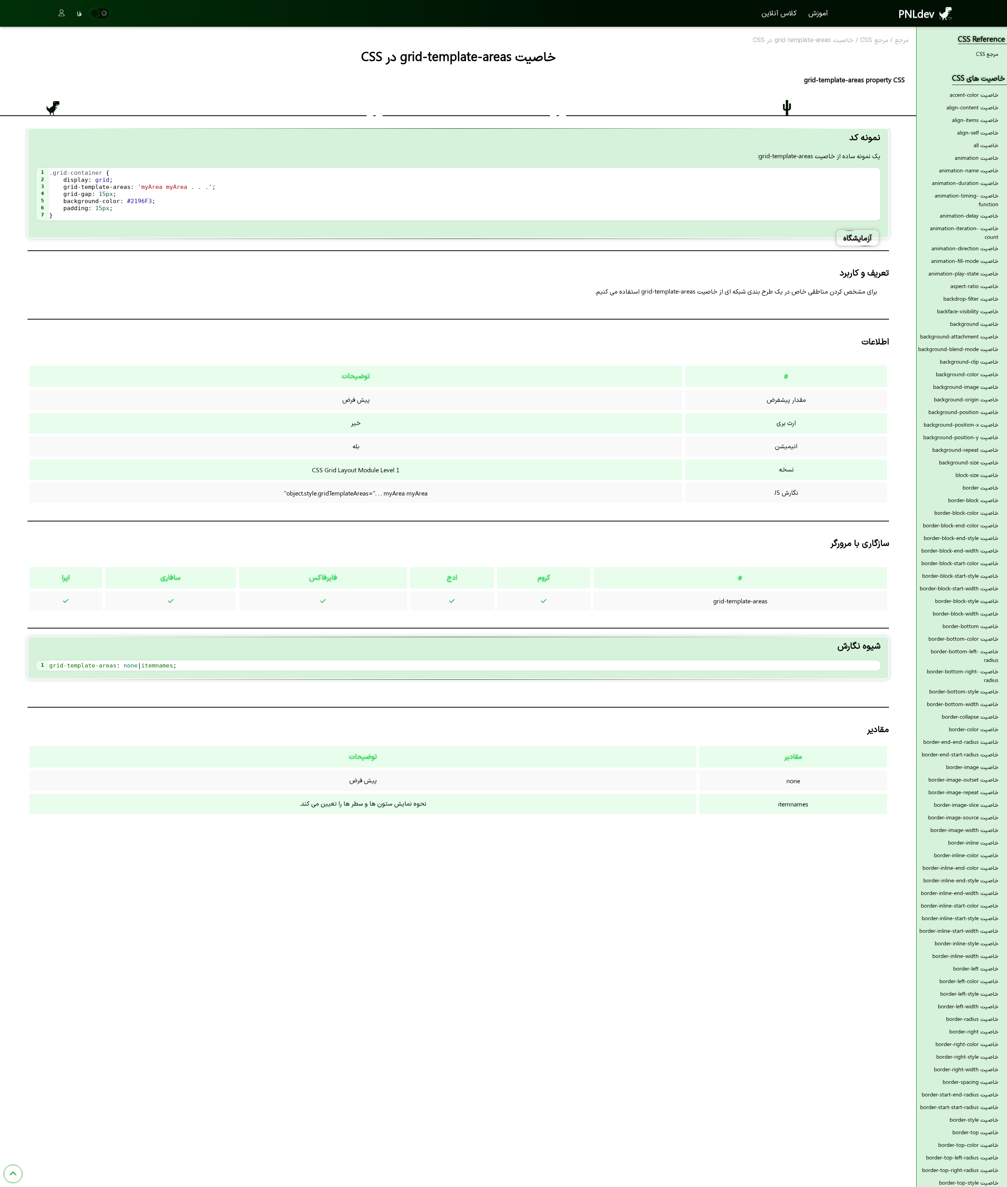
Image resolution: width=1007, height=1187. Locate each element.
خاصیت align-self (977, 132)
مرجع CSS (874, 40)
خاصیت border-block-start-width (959, 588)
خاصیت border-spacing (970, 1081)
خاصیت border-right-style (967, 1056)
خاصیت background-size (968, 462)
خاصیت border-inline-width (965, 956)
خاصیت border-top (975, 1132)
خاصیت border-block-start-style (960, 575)
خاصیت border (980, 487)
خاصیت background (974, 323)
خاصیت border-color (973, 729)
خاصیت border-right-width (966, 1069)
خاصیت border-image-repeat (963, 792)
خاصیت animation (976, 157)
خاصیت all (986, 145)
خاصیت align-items (975, 120)
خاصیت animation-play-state (963, 273)
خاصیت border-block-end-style (961, 538)
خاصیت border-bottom (970, 626)
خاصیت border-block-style (966, 601)
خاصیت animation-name (968, 170)
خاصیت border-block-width (965, 613)
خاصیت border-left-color (968, 981)
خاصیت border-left (975, 968)
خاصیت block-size (976, 475)
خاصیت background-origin (966, 399)
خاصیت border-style (974, 1119)
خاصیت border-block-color (966, 512)
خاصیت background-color (967, 374)
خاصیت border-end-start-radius (960, 754)
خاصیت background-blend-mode (958, 349)
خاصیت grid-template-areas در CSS (803, 40)
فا (79, 13)
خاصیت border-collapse (970, 716)
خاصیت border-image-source (963, 817)
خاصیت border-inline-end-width (959, 893)
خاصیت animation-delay (969, 215)
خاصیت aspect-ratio (974, 286)
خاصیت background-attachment (959, 336)
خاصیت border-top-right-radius (960, 1170)
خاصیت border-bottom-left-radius (964, 655)
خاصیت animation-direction (964, 248)
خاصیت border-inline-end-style (960, 880)
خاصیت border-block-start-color (959, 563)
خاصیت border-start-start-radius (959, 1107)
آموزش (818, 12)
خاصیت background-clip (969, 361)
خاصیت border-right (973, 1031)
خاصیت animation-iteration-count (964, 232)
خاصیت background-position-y (960, 437)
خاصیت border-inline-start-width (958, 930)
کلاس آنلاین (779, 12)
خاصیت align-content (972, 107)
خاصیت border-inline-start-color (959, 905)
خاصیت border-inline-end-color (960, 867)
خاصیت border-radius (972, 1018)
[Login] (61, 13)
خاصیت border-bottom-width (962, 704)
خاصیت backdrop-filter (970, 298)
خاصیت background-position (963, 412)
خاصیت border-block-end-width (959, 550)
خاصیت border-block (973, 500)
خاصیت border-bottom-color (963, 638)
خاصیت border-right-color (966, 1044)
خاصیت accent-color (974, 94)
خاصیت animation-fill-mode (964, 260)
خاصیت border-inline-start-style (960, 918)
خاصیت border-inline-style (966, 943)
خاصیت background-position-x (961, 424)
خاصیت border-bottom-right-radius (962, 675)
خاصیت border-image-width (964, 830)
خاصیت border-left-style (969, 993)
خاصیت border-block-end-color (960, 525)
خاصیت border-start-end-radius (960, 1094)
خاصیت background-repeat (965, 449)
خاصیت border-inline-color (966, 855)
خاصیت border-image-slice (966, 804)
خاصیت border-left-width (968, 1006)
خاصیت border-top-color (968, 1144)
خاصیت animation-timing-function (966, 200)
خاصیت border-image (972, 767)
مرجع (902, 40)
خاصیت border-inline (973, 842)
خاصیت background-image (965, 386)
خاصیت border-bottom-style (963, 691)
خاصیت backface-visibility (967, 311)
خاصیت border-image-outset (963, 779)
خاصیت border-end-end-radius (960, 741)
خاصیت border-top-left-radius (962, 1157)
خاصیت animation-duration (965, 183)
